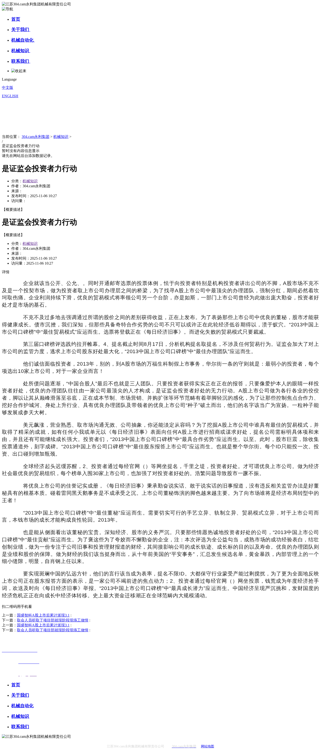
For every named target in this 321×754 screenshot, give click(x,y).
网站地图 (207, 746)
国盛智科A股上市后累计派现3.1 (43, 615)
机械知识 (20, 50)
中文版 (7, 88)
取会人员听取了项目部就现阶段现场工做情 (52, 620)
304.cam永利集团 (35, 137)
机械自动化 (23, 40)
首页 (15, 19)
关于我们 (20, 29)
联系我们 (20, 61)
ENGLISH (10, 96)
